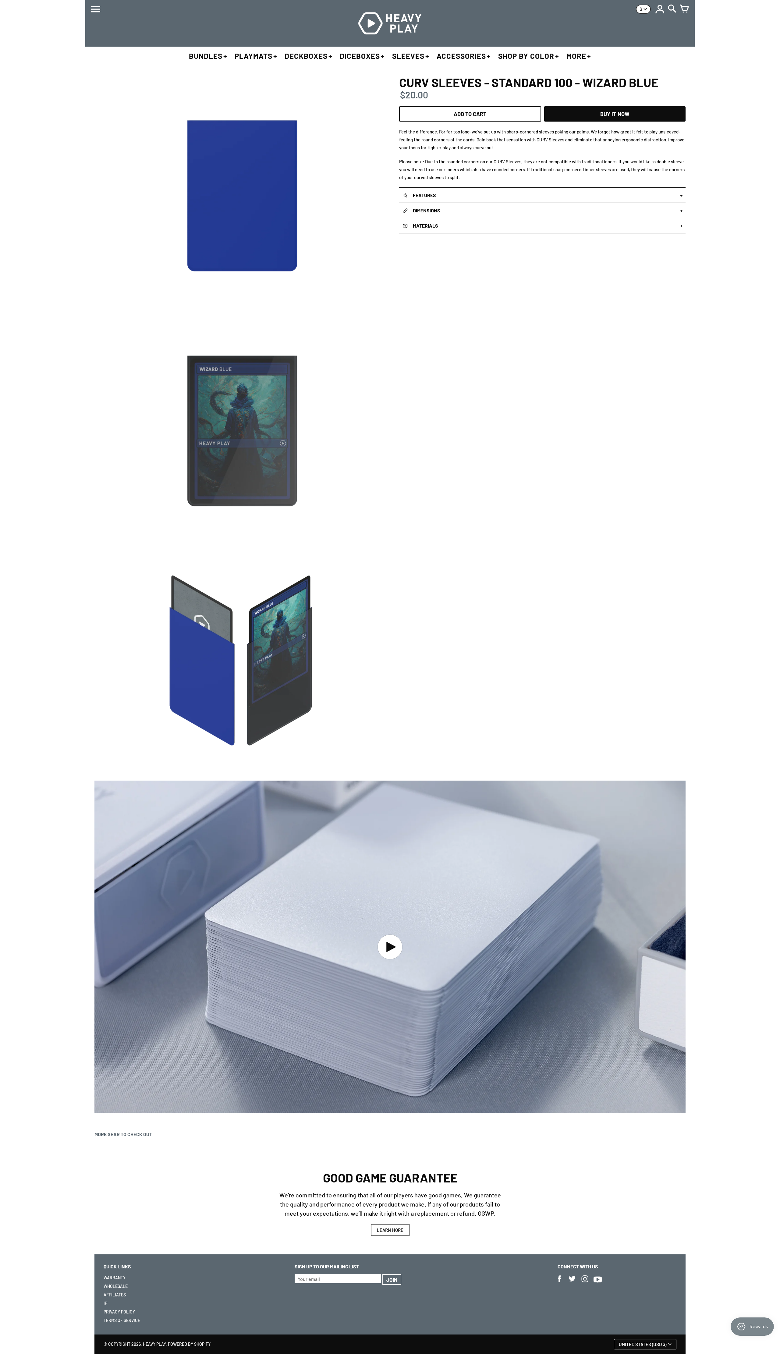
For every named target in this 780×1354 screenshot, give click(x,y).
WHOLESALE (116, 1286)
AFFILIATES (115, 1294)
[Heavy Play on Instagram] (585, 1282)
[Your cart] (684, 9)
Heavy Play (154, 1344)
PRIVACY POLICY (119, 1311)
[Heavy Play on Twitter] (572, 1282)
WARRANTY (115, 1277)
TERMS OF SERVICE (122, 1320)
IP (105, 1303)
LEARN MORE (390, 1230)
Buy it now (614, 114)
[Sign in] (660, 9)
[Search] (672, 9)
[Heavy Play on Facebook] (559, 1282)
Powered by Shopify (189, 1344)
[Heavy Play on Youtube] (598, 1282)
